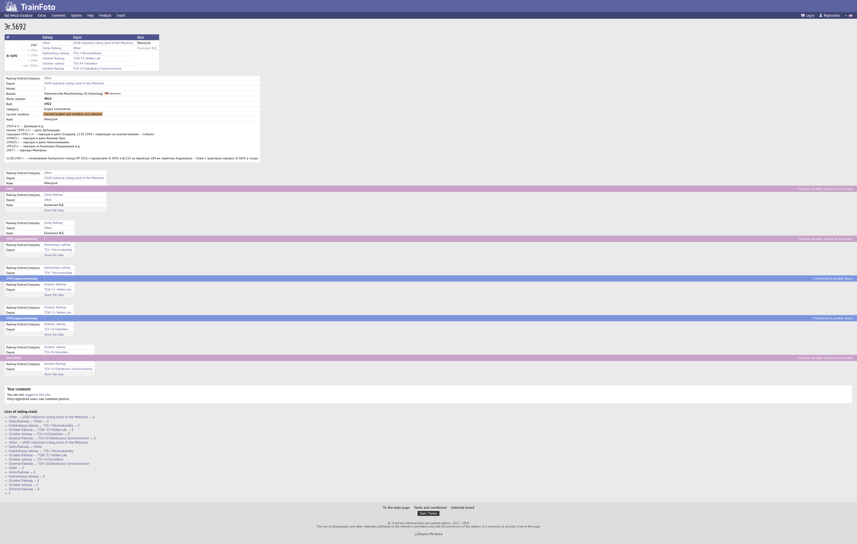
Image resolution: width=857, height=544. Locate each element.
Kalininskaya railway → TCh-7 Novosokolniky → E (44, 425)
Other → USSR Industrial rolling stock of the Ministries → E (52, 417)
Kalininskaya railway (56, 53)
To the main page (396, 507)
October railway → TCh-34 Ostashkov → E (39, 434)
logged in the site (37, 394)
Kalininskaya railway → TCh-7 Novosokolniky (41, 451)
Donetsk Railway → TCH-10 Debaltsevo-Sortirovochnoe (49, 463)
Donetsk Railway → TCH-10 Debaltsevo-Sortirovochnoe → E (52, 438)
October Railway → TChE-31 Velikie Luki (38, 455)
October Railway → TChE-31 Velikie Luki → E (41, 430)
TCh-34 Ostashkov (85, 63)
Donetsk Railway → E (24, 489)
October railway (53, 63)
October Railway (54, 58)
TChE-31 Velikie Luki (86, 58)
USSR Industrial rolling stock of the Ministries (103, 43)
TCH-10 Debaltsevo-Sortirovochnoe (97, 68)
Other (46, 43)
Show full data (54, 210)
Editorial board (462, 507)
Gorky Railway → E (22, 472)
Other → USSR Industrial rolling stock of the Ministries (48, 442)
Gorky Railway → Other (25, 446)
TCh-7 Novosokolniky (87, 53)
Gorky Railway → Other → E (29, 421)
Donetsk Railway (53, 68)
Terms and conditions (430, 507)
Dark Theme (428, 513)
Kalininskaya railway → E (27, 476)
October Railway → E (24, 480)
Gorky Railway (52, 48)
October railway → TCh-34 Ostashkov (36, 459)
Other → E (16, 468)
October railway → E (24, 485)
